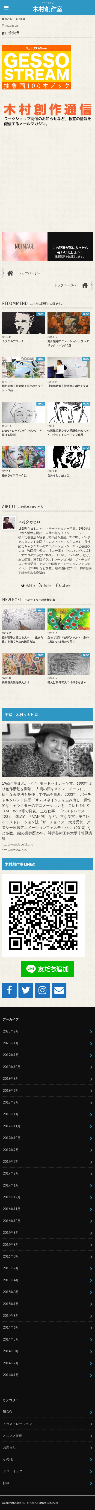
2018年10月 (12, 1067)
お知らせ (9, 1447)
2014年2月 (11, 1363)
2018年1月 (11, 1114)
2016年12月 (12, 1197)
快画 (6, 1483)
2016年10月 (12, 1221)
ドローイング (12, 1471)
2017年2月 (11, 1173)
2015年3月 (11, 1292)
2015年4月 (11, 1280)
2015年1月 (11, 1304)
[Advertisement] (47, 178)
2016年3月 (11, 1256)
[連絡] (59, 990)
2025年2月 (11, 1031)
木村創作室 (47, 8)
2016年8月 (11, 1244)
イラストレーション (17, 1424)
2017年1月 (11, 1185)
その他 (8, 1459)
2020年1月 (11, 1043)
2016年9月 (11, 1232)
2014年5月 (11, 1339)
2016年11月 (12, 1209)
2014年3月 (11, 1351)
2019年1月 (11, 1055)
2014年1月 (11, 1375)
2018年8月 (11, 1078)
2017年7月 (11, 1161)
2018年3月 (11, 1090)
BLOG (7, 1412)
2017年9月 (11, 1150)
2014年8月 (11, 1315)
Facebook (64, 585)
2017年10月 (12, 1138)
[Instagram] (42, 990)
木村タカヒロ (29, 521)
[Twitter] (25, 990)
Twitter (48, 585)
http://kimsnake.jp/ (14, 850)
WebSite (30, 585)
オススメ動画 (12, 1435)
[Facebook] (9, 990)
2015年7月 (11, 1268)
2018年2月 (11, 1102)
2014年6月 (11, 1327)
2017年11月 (12, 1126)
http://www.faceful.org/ (17, 844)
